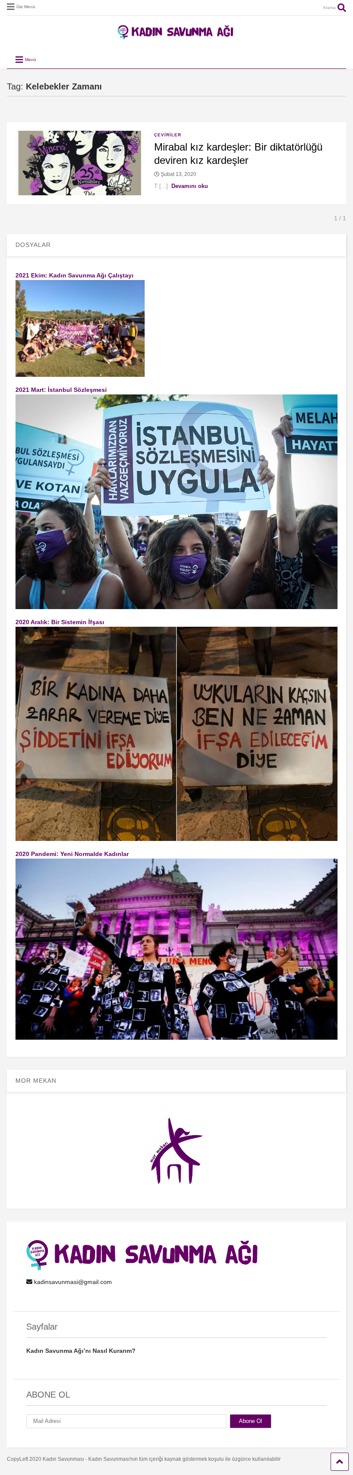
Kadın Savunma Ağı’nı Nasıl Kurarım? (81, 1350)
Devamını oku (189, 186)
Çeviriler (167, 134)
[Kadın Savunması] (176, 35)
